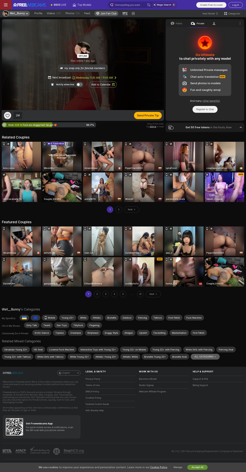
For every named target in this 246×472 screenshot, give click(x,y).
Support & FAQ (200, 379)
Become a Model (148, 379)
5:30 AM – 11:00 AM (94, 77)
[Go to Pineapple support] (57, 451)
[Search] (148, 4)
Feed (87, 13)
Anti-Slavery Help (95, 410)
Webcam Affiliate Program (152, 391)
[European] (35, 318)
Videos (54, 13)
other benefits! (211, 100)
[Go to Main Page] (30, 5)
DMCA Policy (92, 391)
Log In (235, 5)
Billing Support (200, 385)
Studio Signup (146, 385)
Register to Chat (205, 109)
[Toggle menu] (6, 5)
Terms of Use (93, 385)
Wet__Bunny (11, 309)
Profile (38, 13)
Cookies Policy (93, 398)
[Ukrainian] (24, 318)
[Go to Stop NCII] (74, 451)
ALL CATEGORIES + (205, 356)
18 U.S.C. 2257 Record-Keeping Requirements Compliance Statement (207, 451)
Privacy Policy (93, 379)
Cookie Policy (158, 467)
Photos (72, 13)
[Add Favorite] (7, 115)
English (66, 373)
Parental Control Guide (97, 404)
